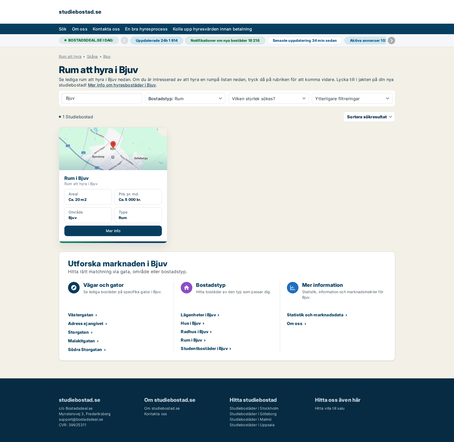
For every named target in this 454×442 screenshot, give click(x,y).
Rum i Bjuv (191, 340)
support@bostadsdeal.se (81, 419)
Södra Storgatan (85, 349)
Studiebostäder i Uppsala (252, 425)
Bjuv (107, 56)
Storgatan (78, 332)
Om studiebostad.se (162, 408)
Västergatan (80, 314)
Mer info (113, 230)
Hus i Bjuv (191, 323)
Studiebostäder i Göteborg (253, 413)
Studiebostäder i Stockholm (254, 408)
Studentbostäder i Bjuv (204, 348)
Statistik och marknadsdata (315, 314)
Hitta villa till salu (329, 408)
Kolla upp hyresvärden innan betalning (212, 29)
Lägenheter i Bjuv (198, 314)
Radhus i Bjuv (194, 331)
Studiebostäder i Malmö (250, 419)
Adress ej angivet (85, 323)
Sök (63, 29)
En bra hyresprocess (146, 29)
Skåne (92, 56)
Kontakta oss (106, 29)
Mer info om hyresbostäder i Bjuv (122, 85)
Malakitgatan (81, 340)
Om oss (79, 29)
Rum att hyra (70, 56)
